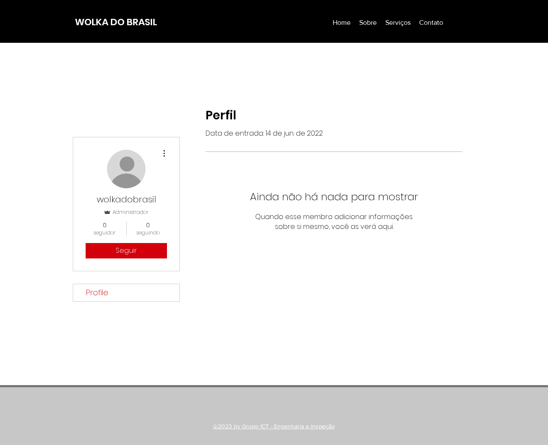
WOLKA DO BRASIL (116, 22)
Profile (97, 292)
